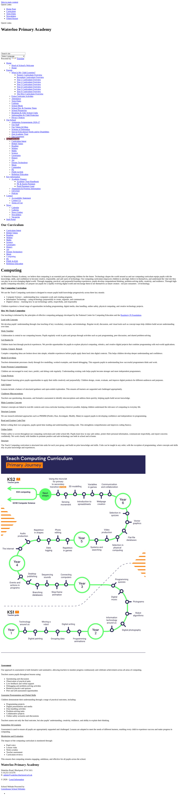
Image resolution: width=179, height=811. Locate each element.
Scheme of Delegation (21, 129)
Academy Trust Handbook (28, 181)
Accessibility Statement (21, 198)
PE (13, 170)
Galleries (15, 210)
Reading (15, 146)
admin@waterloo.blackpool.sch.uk (17, 775)
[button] (12, 23)
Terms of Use (17, 203)
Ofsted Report (12, 18)
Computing (16, 167)
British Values (17, 143)
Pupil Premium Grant (25, 186)
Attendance (16, 98)
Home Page (11, 9)
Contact (9, 196)
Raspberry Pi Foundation (131, 315)
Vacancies (16, 217)
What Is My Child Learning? (23, 72)
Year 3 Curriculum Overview (29, 84)
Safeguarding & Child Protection (25, 115)
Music (14, 165)
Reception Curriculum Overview (30, 77)
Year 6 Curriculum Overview (29, 91)
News (8, 205)
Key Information (13, 177)
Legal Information (16, 779)
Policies (15, 193)
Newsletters (11, 16)
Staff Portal (11, 219)
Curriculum (11, 11)
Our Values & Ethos (20, 127)
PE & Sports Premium (26, 184)
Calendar (15, 207)
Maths (14, 151)
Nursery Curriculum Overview (29, 75)
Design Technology (20, 162)
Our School (11, 120)
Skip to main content (9, 2)
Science (15, 153)
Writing (15, 148)
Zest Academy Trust (20, 134)
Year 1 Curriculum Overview (29, 80)
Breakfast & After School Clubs (25, 113)
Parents (9, 70)
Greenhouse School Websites (13, 789)
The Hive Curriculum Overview (30, 94)
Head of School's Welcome (23, 65)
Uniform (15, 103)
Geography (16, 155)
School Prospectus (19, 110)
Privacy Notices (18, 117)
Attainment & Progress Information (26, 188)
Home (8, 63)
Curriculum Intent (19, 141)
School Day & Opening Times (24, 108)
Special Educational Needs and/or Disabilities (30, 132)
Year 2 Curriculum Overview (29, 82)
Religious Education (20, 174)
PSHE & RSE (17, 172)
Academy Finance (19, 179)
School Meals (17, 106)
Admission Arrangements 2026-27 (26, 122)
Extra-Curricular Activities (22, 96)
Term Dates (11, 14)
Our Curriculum (13, 139)
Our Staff (15, 125)
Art (13, 160)
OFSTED (16, 191)
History (15, 158)
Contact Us (16, 200)
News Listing (17, 212)
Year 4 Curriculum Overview (29, 87)
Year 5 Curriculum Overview (29, 89)
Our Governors (18, 136)
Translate (20, 58)
